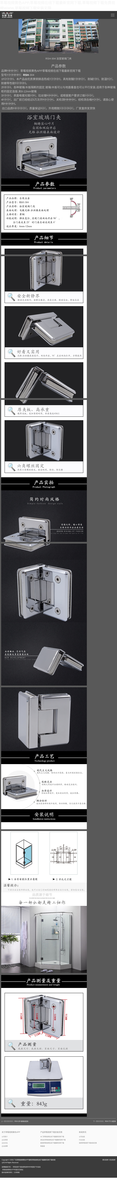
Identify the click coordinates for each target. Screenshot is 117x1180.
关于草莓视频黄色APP (11, 1132)
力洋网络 (17, 1172)
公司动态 (82, 1136)
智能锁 (42, 1146)
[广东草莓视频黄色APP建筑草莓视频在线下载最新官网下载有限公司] (8, 15)
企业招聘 (5, 1146)
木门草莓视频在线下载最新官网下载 (52, 1136)
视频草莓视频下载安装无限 (88, 1143)
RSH (26, 74)
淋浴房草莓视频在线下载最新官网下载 (53, 1140)
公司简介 (5, 1136)
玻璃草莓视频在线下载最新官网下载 (52, 1143)
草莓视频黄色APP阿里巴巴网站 (12, 1170)
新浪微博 (112, 1160)
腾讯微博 (105, 1160)
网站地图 (3, 1179)
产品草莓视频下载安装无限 (51, 1132)
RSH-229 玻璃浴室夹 (21, 1121)
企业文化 (5, 1143)
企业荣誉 (5, 1140)
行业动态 (82, 1140)
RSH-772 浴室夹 (110, 1121)
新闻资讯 (82, 1132)
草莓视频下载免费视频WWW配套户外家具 (27, 1167)
